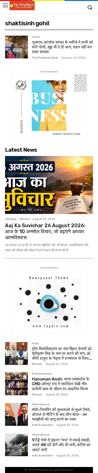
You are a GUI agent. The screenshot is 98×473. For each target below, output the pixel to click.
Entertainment (42, 373)
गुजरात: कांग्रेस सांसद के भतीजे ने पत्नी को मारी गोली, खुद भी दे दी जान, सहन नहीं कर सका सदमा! (62, 47)
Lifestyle (10, 219)
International (41, 404)
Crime (36, 37)
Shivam (25, 219)
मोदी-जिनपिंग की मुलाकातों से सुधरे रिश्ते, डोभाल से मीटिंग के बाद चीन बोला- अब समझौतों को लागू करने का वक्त (61, 414)
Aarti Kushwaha (42, 425)
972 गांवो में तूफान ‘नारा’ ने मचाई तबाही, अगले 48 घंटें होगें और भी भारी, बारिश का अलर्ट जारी (61, 445)
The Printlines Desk (45, 57)
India (35, 343)
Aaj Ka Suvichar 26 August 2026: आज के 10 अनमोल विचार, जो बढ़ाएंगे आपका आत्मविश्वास (45, 231)
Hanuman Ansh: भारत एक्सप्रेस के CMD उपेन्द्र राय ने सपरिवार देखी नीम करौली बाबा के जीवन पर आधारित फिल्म (60, 384)
